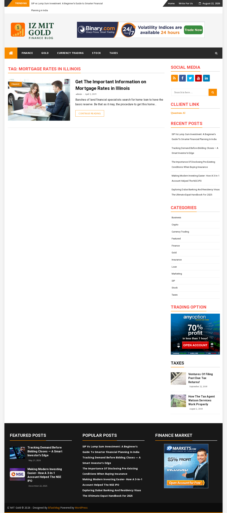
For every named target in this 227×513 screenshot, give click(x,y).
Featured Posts (28, 435)
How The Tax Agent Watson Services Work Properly (201, 400)
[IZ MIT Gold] (11, 53)
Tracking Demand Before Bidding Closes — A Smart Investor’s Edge (195, 151)
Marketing (177, 273)
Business (176, 217)
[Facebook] (182, 78)
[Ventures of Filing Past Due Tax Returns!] (178, 378)
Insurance (177, 259)
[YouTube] (198, 78)
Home (171, 3)
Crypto (175, 224)
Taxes (113, 53)
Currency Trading (70, 53)
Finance (27, 53)
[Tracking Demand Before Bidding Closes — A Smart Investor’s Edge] (17, 452)
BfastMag (54, 507)
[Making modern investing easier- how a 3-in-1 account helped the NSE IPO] (17, 474)
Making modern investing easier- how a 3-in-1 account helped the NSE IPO (195, 178)
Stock (96, 53)
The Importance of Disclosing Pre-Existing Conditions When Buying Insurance (193, 164)
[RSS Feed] (174, 78)
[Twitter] (190, 78)
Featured (176, 238)
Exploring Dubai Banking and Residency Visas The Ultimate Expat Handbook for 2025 (196, 192)
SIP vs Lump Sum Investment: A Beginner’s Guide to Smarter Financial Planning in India (194, 137)
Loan (174, 266)
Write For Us (186, 3)
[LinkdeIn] (206, 78)
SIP (173, 280)
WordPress (81, 507)
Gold (45, 53)
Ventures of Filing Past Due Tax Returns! (200, 378)
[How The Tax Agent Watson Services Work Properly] (178, 401)
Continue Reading (90, 113)
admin (79, 94)
